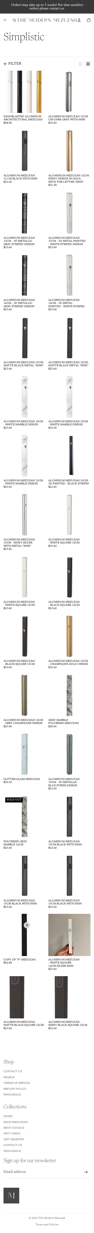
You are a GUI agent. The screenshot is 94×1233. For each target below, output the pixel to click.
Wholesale (12, 1094)
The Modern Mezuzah (51, 1218)
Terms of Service (16, 1083)
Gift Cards (11, 1133)
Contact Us (12, 1071)
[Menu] (5, 20)
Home (7, 1116)
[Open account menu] (79, 20)
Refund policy (14, 1089)
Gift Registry (13, 1139)
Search (9, 1077)
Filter (14, 64)
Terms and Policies (47, 1224)
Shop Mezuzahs (15, 1122)
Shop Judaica (13, 1128)
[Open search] (14, 20)
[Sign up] (86, 1172)
